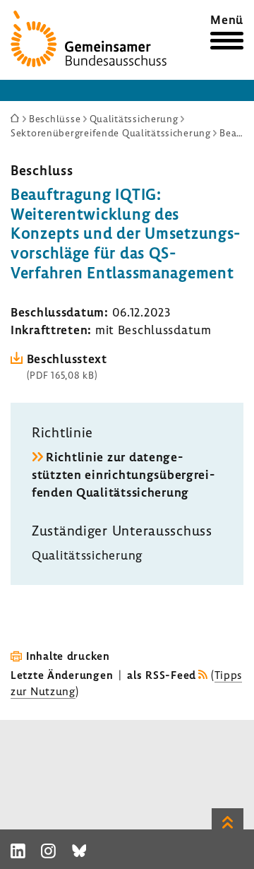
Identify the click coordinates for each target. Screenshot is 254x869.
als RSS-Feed (161, 675)
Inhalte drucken (68, 656)
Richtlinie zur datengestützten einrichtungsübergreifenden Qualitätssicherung (123, 474)
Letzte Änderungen (62, 675)
